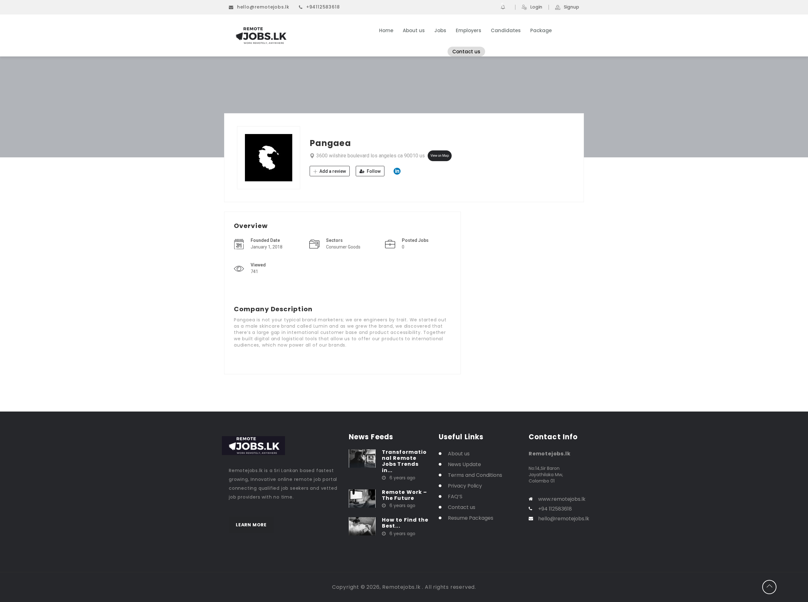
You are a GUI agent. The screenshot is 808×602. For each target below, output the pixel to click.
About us (414, 30)
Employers (468, 30)
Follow (373, 171)
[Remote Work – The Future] (362, 498)
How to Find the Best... (405, 522)
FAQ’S (455, 496)
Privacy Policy (465, 485)
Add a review (332, 171)
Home (386, 30)
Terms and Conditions (475, 475)
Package (541, 30)
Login (536, 7)
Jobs (440, 30)
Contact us (466, 51)
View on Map (440, 155)
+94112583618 (323, 7)
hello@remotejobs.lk (263, 7)
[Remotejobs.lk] (290, 35)
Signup (571, 7)
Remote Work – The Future (404, 495)
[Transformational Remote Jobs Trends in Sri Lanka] (362, 458)
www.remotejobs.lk (561, 499)
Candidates (506, 30)
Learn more (251, 525)
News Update (464, 464)
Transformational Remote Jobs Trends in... (404, 461)
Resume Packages (470, 518)
